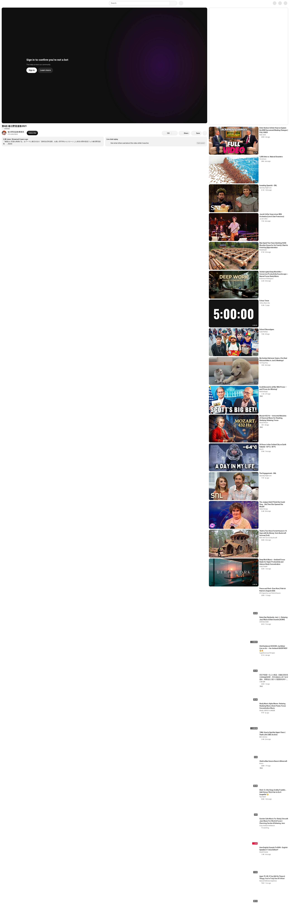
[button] (156, 141)
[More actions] (205, 133)
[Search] (173, 3)
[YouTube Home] (13, 3)
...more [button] (9, 144)
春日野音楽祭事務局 (16, 132)
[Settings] (273, 3)
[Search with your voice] (181, 3)
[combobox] (140, 3)
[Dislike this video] (174, 133)
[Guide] (4, 3)
